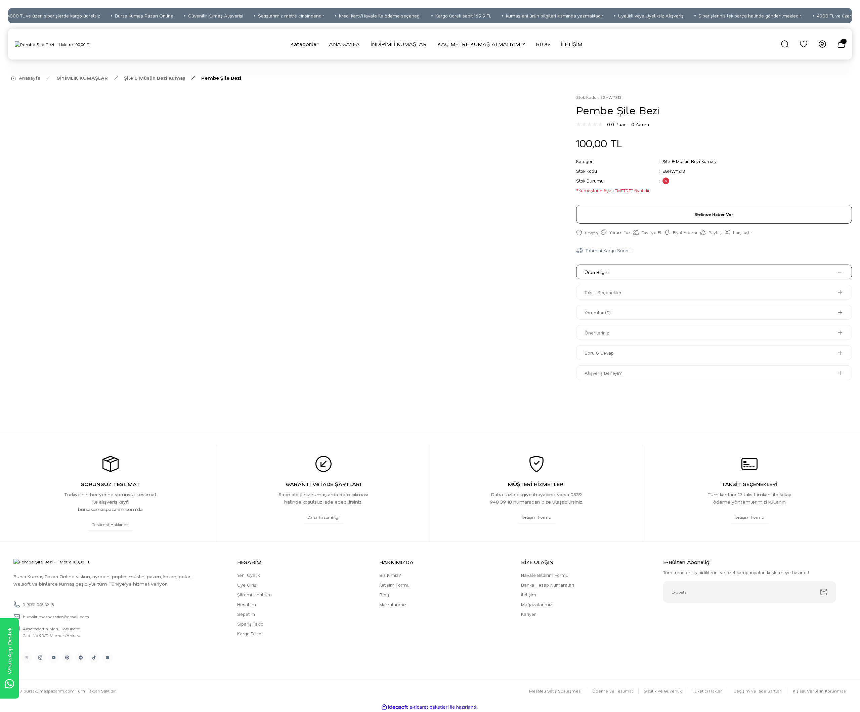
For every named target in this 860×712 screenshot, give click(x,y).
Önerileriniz (597, 332)
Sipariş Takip (250, 624)
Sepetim (246, 614)
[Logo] (53, 44)
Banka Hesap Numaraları (547, 585)
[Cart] (841, 44)
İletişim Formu (394, 585)
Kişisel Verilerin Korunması (820, 691)
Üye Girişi (247, 585)
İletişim (528, 594)
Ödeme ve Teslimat (613, 691)
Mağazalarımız (536, 604)
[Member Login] (822, 44)
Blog (384, 594)
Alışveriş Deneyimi (604, 373)
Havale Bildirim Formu (544, 575)
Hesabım (246, 604)
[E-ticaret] (429, 707)
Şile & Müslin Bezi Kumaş (689, 161)
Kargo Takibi (249, 633)
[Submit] (824, 592)
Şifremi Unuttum (254, 594)
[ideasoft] (394, 707)
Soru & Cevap (599, 353)
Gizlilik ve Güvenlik (663, 691)
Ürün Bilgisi (597, 272)
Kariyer (528, 614)
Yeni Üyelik (248, 575)
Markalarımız (392, 604)
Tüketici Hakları (708, 691)
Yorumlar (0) (598, 312)
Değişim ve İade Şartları (758, 691)
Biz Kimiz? (390, 575)
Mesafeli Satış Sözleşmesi (555, 691)
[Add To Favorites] (587, 232)
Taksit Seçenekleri (603, 292)
